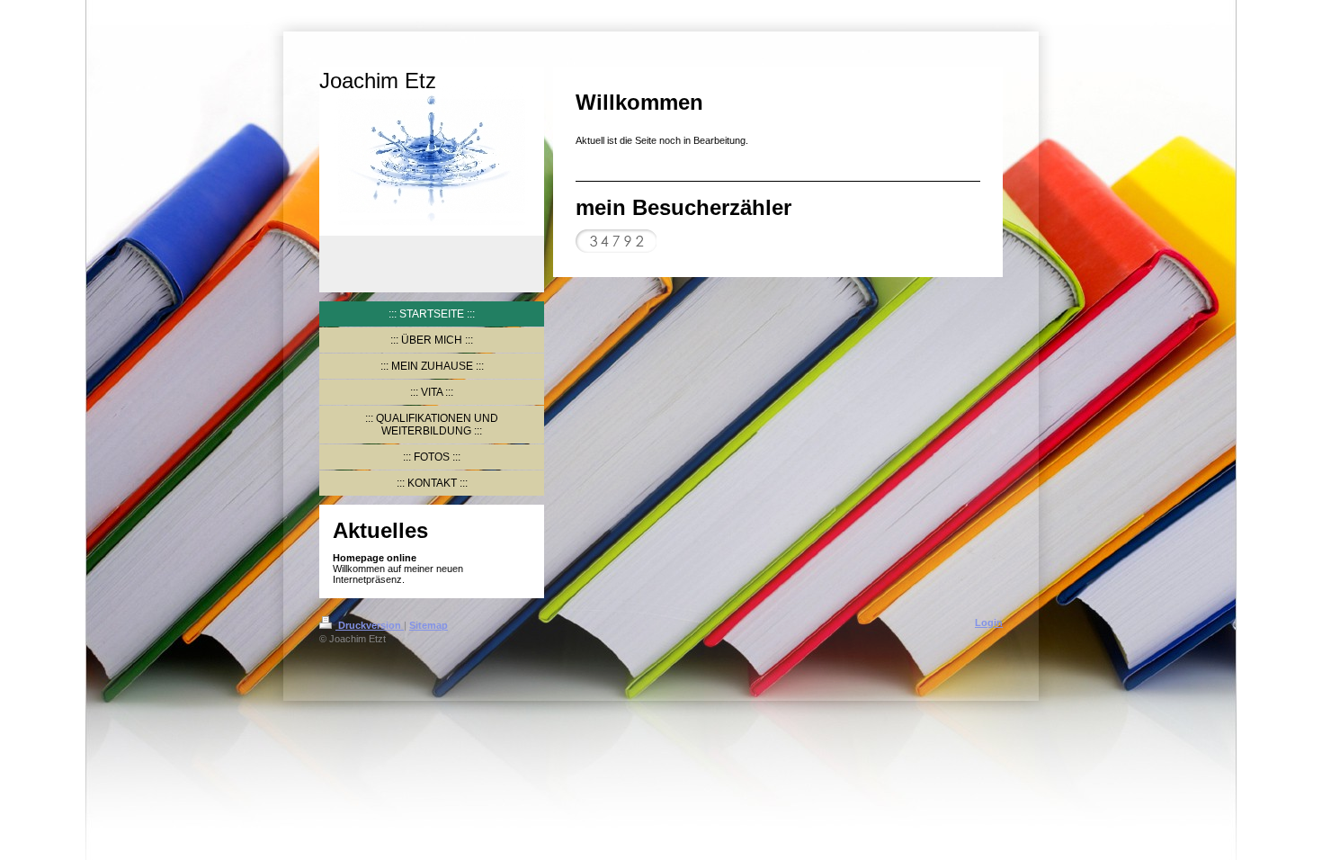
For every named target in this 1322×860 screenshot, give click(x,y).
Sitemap (428, 625)
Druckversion (369, 625)
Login (989, 622)
